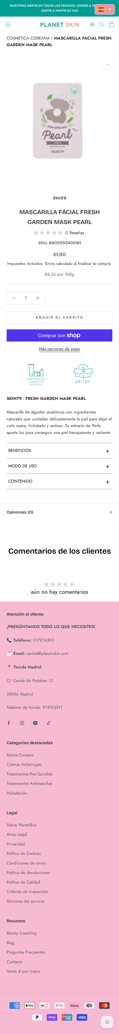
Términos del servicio (25, 901)
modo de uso (59, 466)
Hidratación (17, 793)
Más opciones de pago (59, 349)
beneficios (59, 450)
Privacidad (16, 844)
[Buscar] (101, 24)
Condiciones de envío (26, 863)
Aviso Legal (17, 834)
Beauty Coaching (22, 933)
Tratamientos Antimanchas (29, 783)
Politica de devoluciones (28, 872)
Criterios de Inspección (27, 892)
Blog (10, 943)
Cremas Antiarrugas (24, 764)
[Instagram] (22, 722)
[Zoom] (107, 64)
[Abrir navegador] (8, 24)
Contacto (14, 962)
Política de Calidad (23, 882)
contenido (59, 481)
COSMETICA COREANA (28, 38)
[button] (105, 9)
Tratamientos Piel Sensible (30, 774)
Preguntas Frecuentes (26, 952)
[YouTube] (35, 722)
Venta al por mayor (23, 971)
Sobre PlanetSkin (22, 825)
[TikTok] (48, 722)
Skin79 (59, 198)
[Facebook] (9, 722)
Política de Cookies (24, 853)
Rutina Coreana (20, 755)
